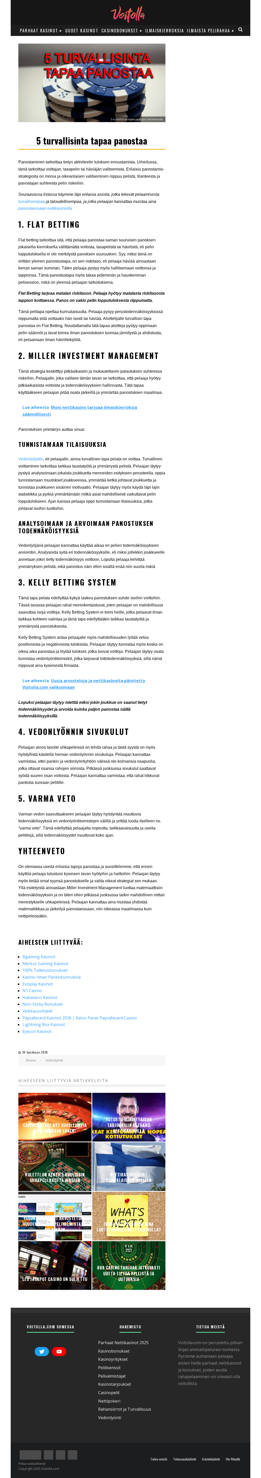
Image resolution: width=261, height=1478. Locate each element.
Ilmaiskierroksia (164, 31)
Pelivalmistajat (112, 1376)
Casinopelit (109, 1392)
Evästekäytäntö (211, 1459)
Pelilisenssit (109, 1367)
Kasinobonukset (113, 1351)
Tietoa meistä (158, 1459)
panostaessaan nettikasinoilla (45, 208)
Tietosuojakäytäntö (184, 1459)
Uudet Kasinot (81, 31)
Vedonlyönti (109, 1417)
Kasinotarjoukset (114, 1384)
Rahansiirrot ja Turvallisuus (124, 1409)
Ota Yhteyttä (233, 1459)
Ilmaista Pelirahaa (208, 31)
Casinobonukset (119, 31)
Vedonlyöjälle (30, 459)
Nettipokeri (109, 1401)
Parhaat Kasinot (39, 31)
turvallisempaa (32, 201)
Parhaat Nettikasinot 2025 (123, 1342)
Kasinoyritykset (113, 1359)
